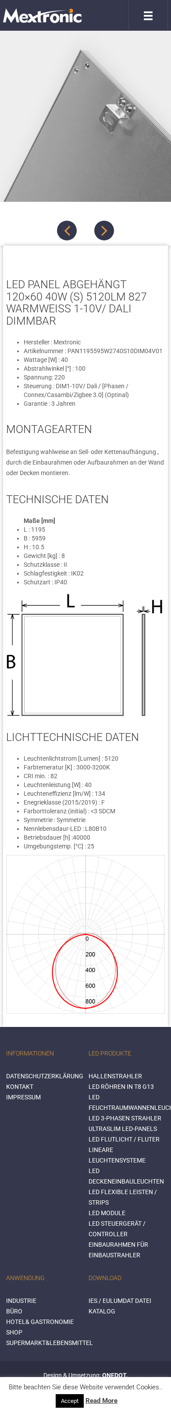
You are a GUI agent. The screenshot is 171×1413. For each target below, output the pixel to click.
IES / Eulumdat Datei (120, 1300)
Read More (102, 1401)
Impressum (23, 1097)
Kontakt (19, 1086)
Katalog (102, 1311)
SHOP (14, 1332)
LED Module (107, 1212)
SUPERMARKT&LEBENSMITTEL (49, 1342)
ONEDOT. (115, 1375)
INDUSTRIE (21, 1300)
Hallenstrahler (115, 1076)
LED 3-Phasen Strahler (125, 1118)
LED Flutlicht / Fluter (124, 1139)
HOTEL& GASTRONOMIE (40, 1321)
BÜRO (14, 1311)
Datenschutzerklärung (44, 1076)
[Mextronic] (42, 15)
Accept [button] (69, 1401)
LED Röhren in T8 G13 (121, 1086)
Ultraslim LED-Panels (123, 1128)
